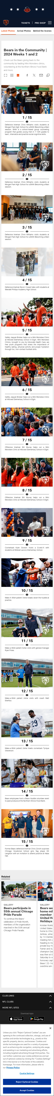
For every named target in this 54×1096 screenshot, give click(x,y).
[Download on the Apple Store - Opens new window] (16, 1019)
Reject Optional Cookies (27, 1082)
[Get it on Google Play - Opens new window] (37, 1020)
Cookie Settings (27, 1073)
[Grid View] (12, 75)
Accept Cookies (27, 1090)
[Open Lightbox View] (27, 112)
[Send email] (41, 77)
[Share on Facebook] (27, 77)
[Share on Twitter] (34, 77)
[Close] (50, 1028)
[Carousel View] (6, 75)
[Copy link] (48, 75)
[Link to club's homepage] (6, 21)
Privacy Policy (13, 1067)
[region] (27, 1060)
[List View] (18, 75)
